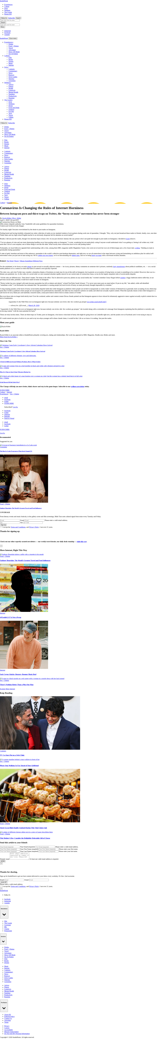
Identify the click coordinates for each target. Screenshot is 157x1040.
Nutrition (12, 94)
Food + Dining (14, 46)
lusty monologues (119, 266)
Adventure (12, 50)
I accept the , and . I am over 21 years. (28, 527)
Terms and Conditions (18, 527)
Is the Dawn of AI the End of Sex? (10, 382)
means (29, 266)
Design (11, 61)
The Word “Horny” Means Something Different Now (25, 261)
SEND (3, 861)
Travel (11, 48)
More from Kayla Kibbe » (9, 337)
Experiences (8, 4)
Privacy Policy (34, 527)
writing (137, 248)
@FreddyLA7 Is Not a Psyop (10, 617)
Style (6, 8)
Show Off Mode (14, 52)
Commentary (13, 71)
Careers (6, 1028)
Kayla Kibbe (6, 218)
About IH (7, 1015)
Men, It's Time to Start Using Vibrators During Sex (15, 372)
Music (11, 63)
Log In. (15, 407)
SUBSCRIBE (5, 390)
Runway (11, 75)
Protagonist (8, 931)
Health (11, 88)
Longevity (12, 90)
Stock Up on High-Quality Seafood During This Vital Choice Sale (23, 828)
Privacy (6, 1026)
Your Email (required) (27, 847)
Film (10, 57)
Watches (11, 79)
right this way (82, 541)
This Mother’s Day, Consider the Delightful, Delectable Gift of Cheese (25, 838)
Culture (6, 6)
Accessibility (8, 1030)
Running (11, 98)
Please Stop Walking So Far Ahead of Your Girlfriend (19, 765)
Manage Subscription (11, 1032)
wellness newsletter (77, 386)
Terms (6, 1022)
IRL (5, 927)
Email (22, 520)
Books (11, 59)
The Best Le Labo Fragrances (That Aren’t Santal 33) (16, 451)
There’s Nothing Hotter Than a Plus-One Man (16, 685)
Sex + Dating (4, 347)
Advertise (7, 1020)
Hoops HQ (8, 14)
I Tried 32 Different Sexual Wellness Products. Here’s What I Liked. (20, 361)
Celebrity (12, 69)
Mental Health (13, 92)
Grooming (12, 81)
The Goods (8, 12)
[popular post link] (18, 445)
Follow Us (4, 18)
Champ (6, 929)
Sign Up (3, 525)
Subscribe (11, 18)
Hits (5, 921)
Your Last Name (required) (29, 851)
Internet (11, 65)
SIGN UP (4, 882)
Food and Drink (14, 108)
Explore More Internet (7, 689)
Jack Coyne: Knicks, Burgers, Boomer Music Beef (18, 674)
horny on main (96, 255)
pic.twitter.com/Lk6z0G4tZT (96, 302)
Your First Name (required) (29, 849)
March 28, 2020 (34, 305)
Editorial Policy (9, 1016)
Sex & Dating (13, 54)
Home (11, 106)
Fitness (11, 86)
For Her (11, 111)
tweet (128, 239)
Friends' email (4, 859)
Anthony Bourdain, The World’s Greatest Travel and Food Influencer (21, 508)
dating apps (75, 255)
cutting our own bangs (45, 255)
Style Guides (13, 77)
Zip (21, 522)
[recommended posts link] (22, 554)
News (10, 73)
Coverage (7, 925)
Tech (10, 113)
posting (122, 278)
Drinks (11, 44)
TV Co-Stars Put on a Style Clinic (12, 755)
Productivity (13, 96)
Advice (11, 84)
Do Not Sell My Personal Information (17, 1034)
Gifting (11, 117)
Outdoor (11, 109)
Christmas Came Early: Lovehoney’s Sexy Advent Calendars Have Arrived (22, 351)
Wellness (7, 10)
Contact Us (8, 1018)
